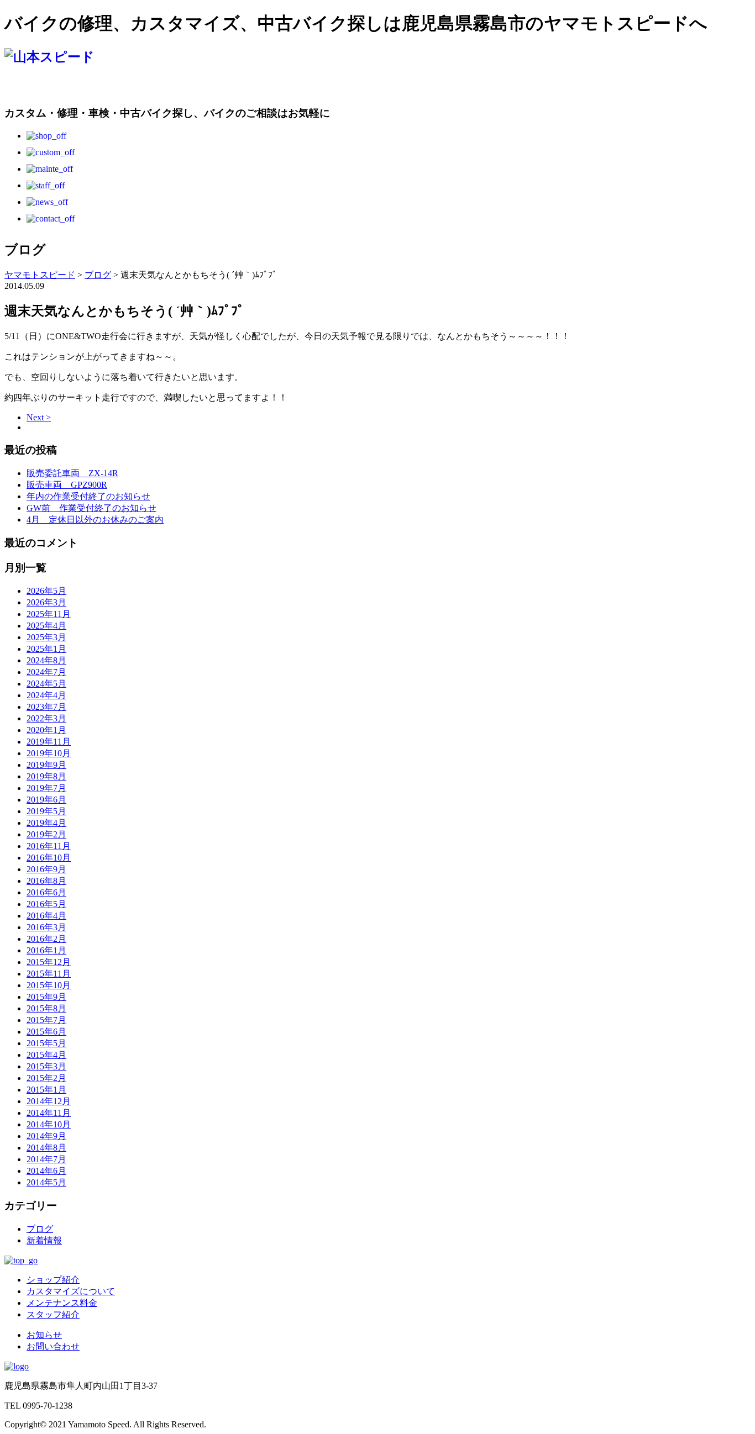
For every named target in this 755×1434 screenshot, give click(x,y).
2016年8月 (46, 880)
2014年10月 (49, 1124)
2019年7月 (46, 788)
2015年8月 (46, 1008)
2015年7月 (46, 1020)
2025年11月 (49, 614)
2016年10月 (49, 857)
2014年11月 (49, 1112)
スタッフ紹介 (53, 1314)
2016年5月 (46, 904)
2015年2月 (46, 1078)
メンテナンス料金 (62, 1303)
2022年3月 (46, 718)
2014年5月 (46, 1182)
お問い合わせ (53, 1346)
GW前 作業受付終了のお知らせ (91, 508)
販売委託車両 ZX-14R (72, 473)
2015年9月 (46, 996)
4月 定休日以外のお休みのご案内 (95, 519)
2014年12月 (49, 1101)
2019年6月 (46, 799)
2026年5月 (46, 590)
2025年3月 (46, 637)
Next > (39, 417)
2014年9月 (46, 1136)
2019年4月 (46, 822)
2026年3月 (46, 602)
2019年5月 (46, 811)
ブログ (40, 1228)
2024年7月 (46, 672)
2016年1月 (46, 950)
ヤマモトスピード (39, 275)
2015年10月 (49, 985)
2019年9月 (46, 764)
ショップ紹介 (53, 1279)
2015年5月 (46, 1043)
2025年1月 (46, 648)
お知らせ (44, 1335)
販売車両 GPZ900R (67, 484)
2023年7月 (46, 706)
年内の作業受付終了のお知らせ (88, 496)
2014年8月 (46, 1147)
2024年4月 (46, 695)
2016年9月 (46, 869)
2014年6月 (46, 1170)
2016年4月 (46, 915)
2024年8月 (46, 660)
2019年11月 (49, 741)
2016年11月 (49, 846)
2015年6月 (46, 1031)
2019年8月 (46, 776)
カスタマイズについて (71, 1291)
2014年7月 (46, 1159)
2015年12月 (49, 962)
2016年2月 (46, 938)
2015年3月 (46, 1066)
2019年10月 (49, 753)
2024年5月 (46, 683)
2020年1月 (46, 730)
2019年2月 (46, 834)
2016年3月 (46, 927)
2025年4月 (46, 625)
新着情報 (44, 1240)
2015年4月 (46, 1054)
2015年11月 (49, 973)
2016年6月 (46, 892)
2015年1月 (46, 1089)
